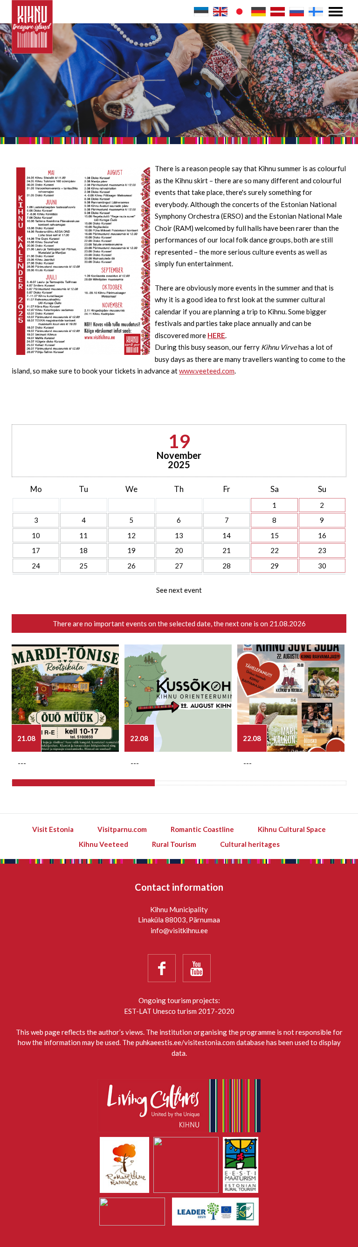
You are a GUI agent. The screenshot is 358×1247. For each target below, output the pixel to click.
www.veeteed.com (206, 371)
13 (179, 535)
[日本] (239, 11)
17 (36, 550)
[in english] (220, 11)
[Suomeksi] (316, 11)
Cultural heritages (250, 844)
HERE (216, 335)
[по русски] (296, 11)
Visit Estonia (53, 829)
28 (226, 565)
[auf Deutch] (258, 11)
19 (131, 550)
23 (322, 550)
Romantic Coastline (202, 829)
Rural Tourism (174, 844)
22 (274, 550)
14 (226, 535)
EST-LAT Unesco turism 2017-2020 (179, 1011)
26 (131, 565)
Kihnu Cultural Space (292, 829)
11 (83, 535)
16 (322, 535)
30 (322, 565)
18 (83, 550)
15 (274, 535)
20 (179, 550)
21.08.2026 (287, 623)
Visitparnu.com (122, 829)
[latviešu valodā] (277, 11)
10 (36, 535)
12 (131, 535)
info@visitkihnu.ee (179, 930)
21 (226, 550)
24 (36, 565)
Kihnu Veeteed (103, 844)
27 (179, 565)
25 (83, 565)
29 (274, 565)
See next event (179, 590)
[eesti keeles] (201, 11)
